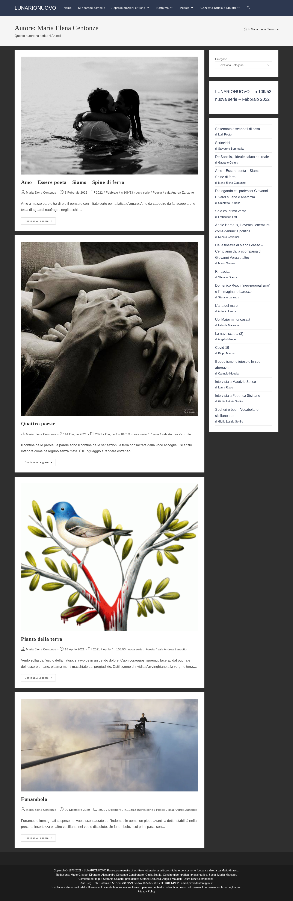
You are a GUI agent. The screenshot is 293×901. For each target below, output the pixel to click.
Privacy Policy (146, 891)
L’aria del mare (226, 305)
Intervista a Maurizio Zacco (235, 382)
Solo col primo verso (230, 211)
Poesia (157, 192)
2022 (99, 192)
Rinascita (222, 271)
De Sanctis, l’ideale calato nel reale (242, 157)
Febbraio (112, 192)
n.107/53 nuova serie (132, 434)
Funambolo (34, 799)
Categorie (221, 59)
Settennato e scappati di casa (237, 129)
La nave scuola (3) (229, 333)
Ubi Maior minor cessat (232, 319)
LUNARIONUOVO (35, 8)
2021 (98, 434)
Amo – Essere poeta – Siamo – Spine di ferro (72, 182)
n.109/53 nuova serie (135, 192)
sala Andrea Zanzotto (179, 192)
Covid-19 (222, 347)
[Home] (245, 29)
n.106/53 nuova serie (128, 649)
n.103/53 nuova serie (138, 809)
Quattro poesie (38, 423)
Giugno (110, 434)
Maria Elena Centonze (264, 29)
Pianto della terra (41, 639)
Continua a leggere (40, 222)
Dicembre (114, 809)
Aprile (107, 649)
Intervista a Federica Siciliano (237, 395)
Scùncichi (222, 143)
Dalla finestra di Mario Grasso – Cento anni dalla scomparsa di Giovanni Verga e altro (239, 251)
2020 (101, 809)
